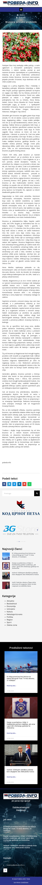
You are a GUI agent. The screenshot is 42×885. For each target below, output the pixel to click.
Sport (9, 622)
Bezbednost (12, 603)
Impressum (21, 810)
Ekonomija (11, 606)
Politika (10, 617)
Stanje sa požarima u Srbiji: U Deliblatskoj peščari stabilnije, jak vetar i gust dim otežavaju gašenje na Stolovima (25, 565)
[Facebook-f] (5, 870)
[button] (21, 9)
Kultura (10, 612)
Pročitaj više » (11, 686)
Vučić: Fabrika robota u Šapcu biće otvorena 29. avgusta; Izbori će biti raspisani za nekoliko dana (24, 584)
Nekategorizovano (14, 614)
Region (10, 620)
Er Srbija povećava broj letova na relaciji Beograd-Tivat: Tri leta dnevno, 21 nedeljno (23, 555)
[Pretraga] (37, 493)
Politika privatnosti (21, 807)
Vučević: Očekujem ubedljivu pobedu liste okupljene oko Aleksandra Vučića (25, 573)
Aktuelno (22, 15)
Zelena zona (12, 625)
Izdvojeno (11, 609)
